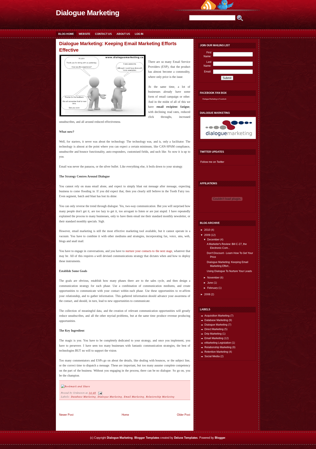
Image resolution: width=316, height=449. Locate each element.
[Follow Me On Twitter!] (225, 8)
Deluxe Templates (186, 437)
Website (84, 33)
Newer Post (66, 414)
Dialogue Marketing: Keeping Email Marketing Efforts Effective (117, 47)
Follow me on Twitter (212, 161)
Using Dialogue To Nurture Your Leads (229, 271)
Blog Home (66, 33)
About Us (123, 33)
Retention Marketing (216, 351)
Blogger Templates (146, 437)
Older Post (183, 414)
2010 (207, 229)
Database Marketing (83, 396)
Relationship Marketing (160, 396)
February (212, 287)
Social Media (212, 356)
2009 (207, 235)
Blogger (220, 437)
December (213, 239)
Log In (139, 33)
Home (125, 414)
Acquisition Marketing (217, 315)
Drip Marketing (213, 333)
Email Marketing (134, 396)
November (213, 277)
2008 (207, 294)
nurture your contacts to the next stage (149, 251)
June (210, 282)
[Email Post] (99, 392)
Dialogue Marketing (87, 13)
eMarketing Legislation (217, 342)
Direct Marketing (214, 329)
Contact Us (103, 33)
